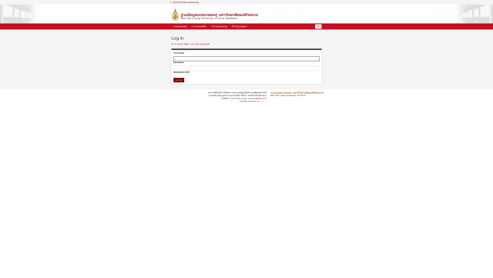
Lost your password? (200, 44)
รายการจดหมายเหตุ (219, 26)
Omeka (263, 101)
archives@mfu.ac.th (257, 98)
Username (178, 52)
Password (178, 62)
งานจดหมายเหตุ (179, 26)
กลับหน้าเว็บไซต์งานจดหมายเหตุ (186, 2)
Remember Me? (181, 72)
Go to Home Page (179, 44)
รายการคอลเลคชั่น (198, 26)
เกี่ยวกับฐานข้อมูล (239, 26)
